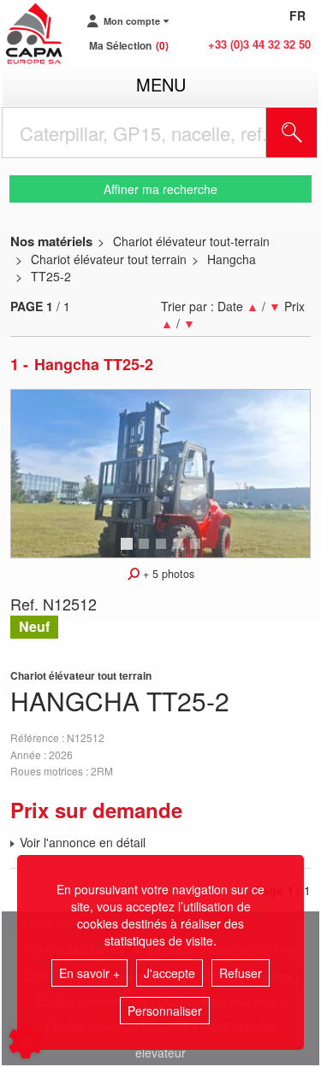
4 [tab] (180, 551)
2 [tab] (146, 551)
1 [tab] (129, 551)
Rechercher (313, 132)
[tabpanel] (160, 473)
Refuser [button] (240, 973)
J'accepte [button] (169, 973)
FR (297, 15)
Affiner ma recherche (160, 188)
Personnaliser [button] (165, 1010)
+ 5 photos (167, 574)
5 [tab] (197, 551)
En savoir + (89, 973)
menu (161, 84)
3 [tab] (163, 551)
